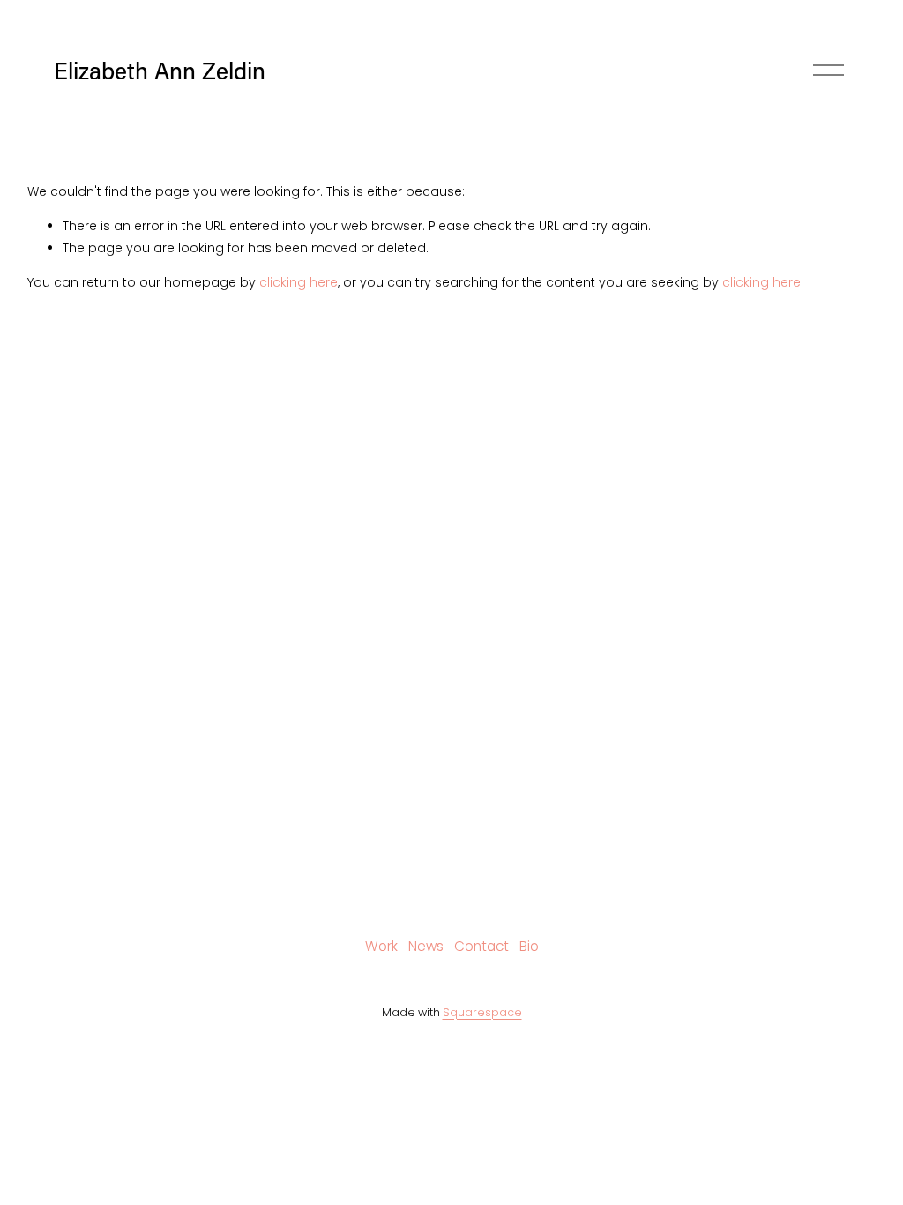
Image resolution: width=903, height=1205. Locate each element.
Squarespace (482, 1012)
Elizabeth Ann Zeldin (159, 71)
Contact (481, 946)
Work (381, 946)
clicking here (298, 282)
